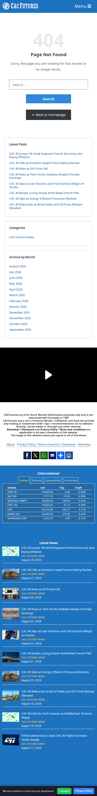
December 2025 (19, 312)
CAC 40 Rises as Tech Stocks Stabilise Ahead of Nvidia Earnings (44, 176)
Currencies (70, 480)
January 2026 (18, 307)
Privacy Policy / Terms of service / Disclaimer (46, 444)
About (11, 444)
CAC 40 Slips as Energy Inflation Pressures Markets (43, 198)
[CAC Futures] (48, 6)
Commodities (52, 480)
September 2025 (20, 330)
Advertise (84, 444)
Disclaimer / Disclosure (21, 429)
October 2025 (18, 324)
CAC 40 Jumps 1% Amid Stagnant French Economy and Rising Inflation (45, 155)
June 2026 (15, 278)
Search (48, 99)
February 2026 (18, 301)
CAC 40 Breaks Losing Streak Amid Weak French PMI (44, 193)
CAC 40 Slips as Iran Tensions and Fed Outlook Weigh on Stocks (46, 185)
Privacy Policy (84, 790)
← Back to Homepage (48, 114)
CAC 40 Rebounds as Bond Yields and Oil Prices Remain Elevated (45, 206)
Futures (36, 480)
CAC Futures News (21, 237)
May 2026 (15, 283)
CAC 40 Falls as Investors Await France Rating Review (44, 163)
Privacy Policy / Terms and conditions (63, 429)
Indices (24, 480)
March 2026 (17, 295)
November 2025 (20, 318)
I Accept (64, 791)
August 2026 (17, 266)
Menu (81, 6)
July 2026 (15, 272)
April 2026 (15, 289)
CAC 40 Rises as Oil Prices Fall (28, 168)
